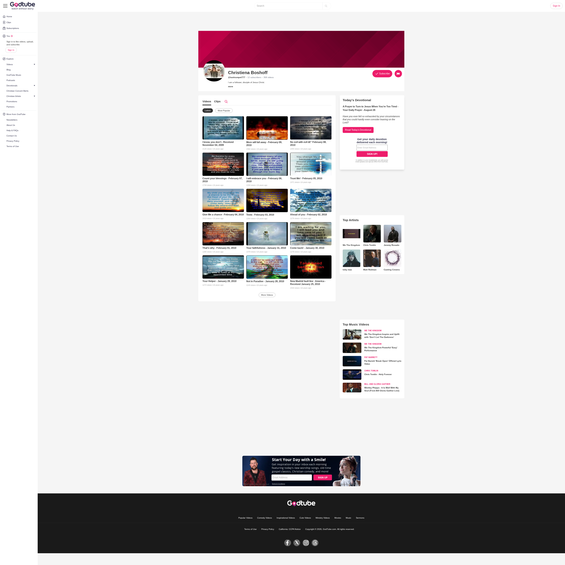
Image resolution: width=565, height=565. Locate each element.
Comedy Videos (264, 518)
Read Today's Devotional (358, 130)
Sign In (11, 50)
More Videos (267, 295)
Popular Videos (245, 518)
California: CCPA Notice (290, 529)
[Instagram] (306, 542)
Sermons (360, 518)
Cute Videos (305, 518)
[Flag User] (398, 73)
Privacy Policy (267, 529)
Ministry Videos (323, 518)
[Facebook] (287, 542)
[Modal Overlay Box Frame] (372, 150)
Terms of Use (250, 529)
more (230, 86)
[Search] (326, 6)
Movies (337, 518)
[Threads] (315, 542)
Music (348, 518)
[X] (296, 542)
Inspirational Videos (286, 518)
